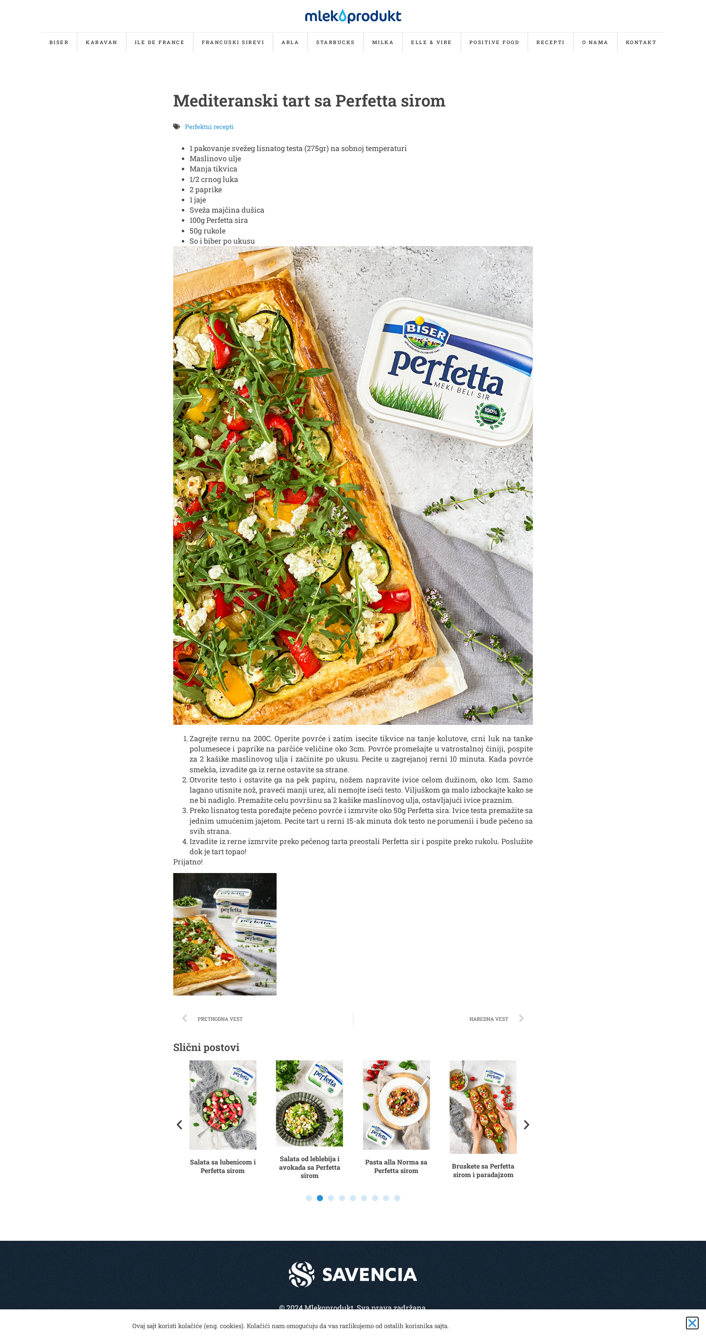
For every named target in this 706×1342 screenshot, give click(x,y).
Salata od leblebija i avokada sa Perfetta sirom (309, 1167)
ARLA (290, 42)
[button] (179, 1125)
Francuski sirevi (233, 42)
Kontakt (641, 42)
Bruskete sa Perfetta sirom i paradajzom (483, 1170)
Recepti (550, 42)
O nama (595, 42)
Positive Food (494, 42)
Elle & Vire (431, 42)
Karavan (102, 42)
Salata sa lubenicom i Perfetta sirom (223, 1166)
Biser (59, 42)
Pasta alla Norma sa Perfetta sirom (396, 1166)
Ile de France (160, 42)
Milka (383, 42)
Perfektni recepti (209, 126)
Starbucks (335, 42)
